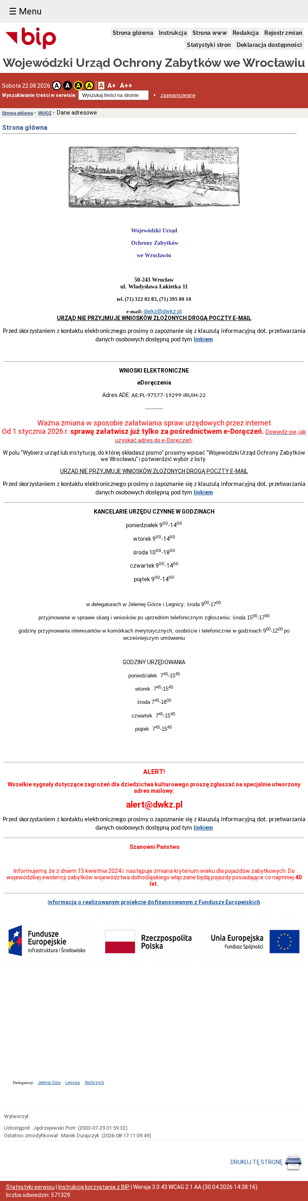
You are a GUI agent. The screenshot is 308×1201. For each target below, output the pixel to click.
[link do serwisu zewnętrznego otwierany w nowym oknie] (31, 39)
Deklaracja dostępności (269, 45)
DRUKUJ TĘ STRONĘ (257, 1162)
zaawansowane (177, 95)
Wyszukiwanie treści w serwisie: (39, 95)
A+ (111, 85)
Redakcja (246, 33)
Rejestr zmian (283, 33)
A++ (126, 85)
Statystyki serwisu (30, 1187)
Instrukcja (173, 33)
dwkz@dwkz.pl (163, 311)
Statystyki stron (209, 45)
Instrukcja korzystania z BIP (94, 1187)
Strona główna (133, 33)
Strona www (209, 33)
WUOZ (45, 113)
